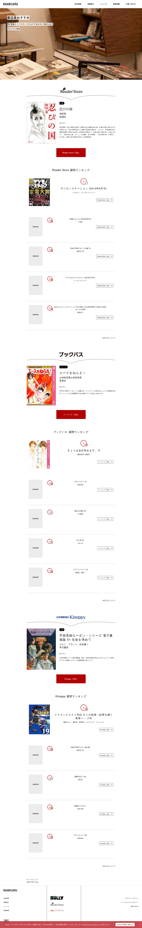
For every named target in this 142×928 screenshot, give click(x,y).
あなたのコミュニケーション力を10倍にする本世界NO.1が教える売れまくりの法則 (80, 308)
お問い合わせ (134, 906)
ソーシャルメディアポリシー (129, 902)
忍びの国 (66, 109)
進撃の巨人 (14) (80, 776)
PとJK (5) (80, 540)
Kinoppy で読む (71, 678)
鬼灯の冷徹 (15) (80, 511)
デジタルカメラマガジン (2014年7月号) (80, 277)
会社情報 (6, 898)
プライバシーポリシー (131, 898)
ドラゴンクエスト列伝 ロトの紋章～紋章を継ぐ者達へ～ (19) (84, 716)
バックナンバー (33, 880)
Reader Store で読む (71, 152)
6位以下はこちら (108, 338)
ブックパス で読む (71, 414)
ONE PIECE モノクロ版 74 (80, 248)
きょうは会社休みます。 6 (83, 450)
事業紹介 (6, 902)
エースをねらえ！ (72, 372)
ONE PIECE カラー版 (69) (80, 747)
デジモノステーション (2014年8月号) (84, 188)
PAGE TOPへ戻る (32, 882)
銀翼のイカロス (80, 806)
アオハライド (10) (80, 835)
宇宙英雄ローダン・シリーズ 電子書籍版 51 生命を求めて (86, 637)
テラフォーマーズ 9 (80, 569)
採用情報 (6, 910)
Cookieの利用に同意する (125, 924)
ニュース (6, 906)
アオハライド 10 (80, 481)
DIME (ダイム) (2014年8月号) (80, 219)
